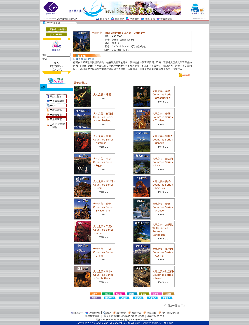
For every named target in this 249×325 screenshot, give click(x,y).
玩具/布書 (150, 18)
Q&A (54, 105)
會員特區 (104, 18)
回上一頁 (172, 305)
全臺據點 (134, 18)
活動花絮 (57, 119)
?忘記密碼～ (56, 66)
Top (183, 305)
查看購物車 (166, 18)
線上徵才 (57, 96)
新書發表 (57, 114)
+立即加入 (56, 69)
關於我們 (119, 18)
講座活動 (57, 110)
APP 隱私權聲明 (170, 312)
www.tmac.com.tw (67, 18)
